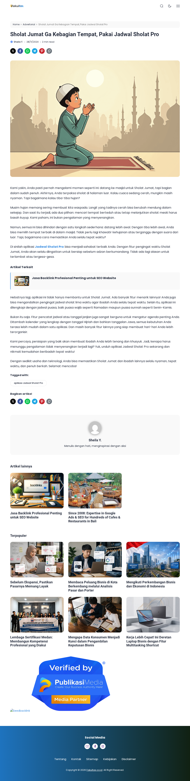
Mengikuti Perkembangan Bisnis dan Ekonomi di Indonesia (150, 584)
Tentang (60, 759)
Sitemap (92, 759)
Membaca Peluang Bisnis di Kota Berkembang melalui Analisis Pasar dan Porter (92, 586)
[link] (13, 51)
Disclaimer (129, 759)
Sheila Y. (95, 440)
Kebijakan (110, 759)
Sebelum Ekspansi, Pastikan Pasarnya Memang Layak (31, 584)
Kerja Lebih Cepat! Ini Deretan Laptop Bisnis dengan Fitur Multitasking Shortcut (148, 641)
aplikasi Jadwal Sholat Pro (28, 383)
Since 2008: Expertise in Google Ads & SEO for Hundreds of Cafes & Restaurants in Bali (94, 517)
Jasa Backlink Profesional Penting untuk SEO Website (74, 278)
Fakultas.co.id (94, 770)
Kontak (76, 759)
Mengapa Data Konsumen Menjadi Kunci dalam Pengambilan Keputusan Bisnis (94, 641)
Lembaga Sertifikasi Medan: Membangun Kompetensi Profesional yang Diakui (31, 641)
